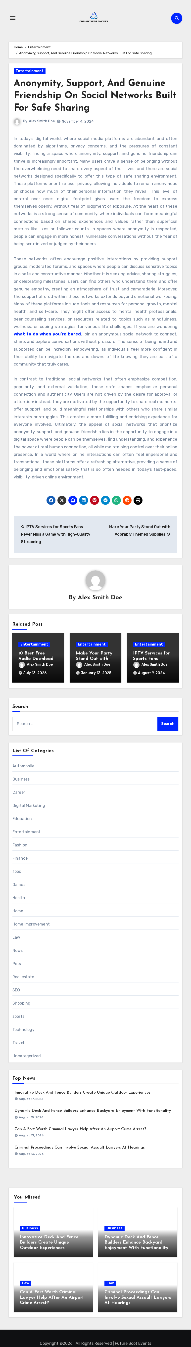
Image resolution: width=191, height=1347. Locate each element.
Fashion (19, 845)
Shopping (21, 1003)
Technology (23, 1029)
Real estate (23, 977)
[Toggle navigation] (13, 18)
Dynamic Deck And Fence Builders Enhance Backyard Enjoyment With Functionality (92, 1111)
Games (18, 884)
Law (16, 937)
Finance (20, 858)
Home (17, 911)
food (17, 871)
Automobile (23, 766)
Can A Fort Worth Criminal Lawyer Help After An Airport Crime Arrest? (80, 1129)
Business (21, 779)
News (17, 950)
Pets (16, 963)
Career (18, 792)
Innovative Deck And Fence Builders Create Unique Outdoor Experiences (82, 1093)
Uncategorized (26, 1056)
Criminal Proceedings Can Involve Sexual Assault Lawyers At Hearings (79, 1148)
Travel (18, 1042)
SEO (16, 990)
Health (18, 897)
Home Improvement (31, 924)
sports (18, 1016)
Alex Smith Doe (42, 121)
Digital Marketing (28, 805)
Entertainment (30, 71)
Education (22, 818)
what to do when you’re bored (47, 333)
